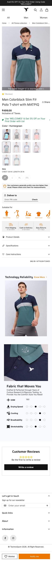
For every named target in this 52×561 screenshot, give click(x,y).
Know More (39, 277)
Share (47, 102)
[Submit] (47, 11)
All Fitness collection (19, 23)
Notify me (34, 556)
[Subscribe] (47, 505)
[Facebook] (5, 538)
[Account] (41, 10)
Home (4, 23)
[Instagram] (13, 538)
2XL (27, 177)
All (8, 17)
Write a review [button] (26, 467)
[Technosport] (26, 10)
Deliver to (12, 195)
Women (43, 17)
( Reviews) (9, 94)
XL (20, 177)
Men (26, 17)
